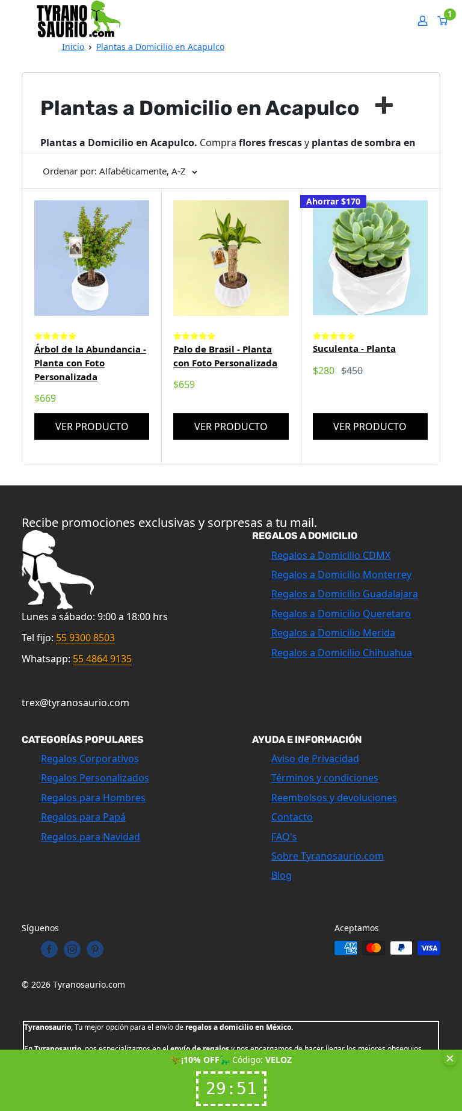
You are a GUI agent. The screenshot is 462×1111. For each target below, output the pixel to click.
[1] (443, 20)
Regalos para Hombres (93, 797)
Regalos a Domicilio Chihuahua (341, 652)
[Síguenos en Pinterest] (95, 949)
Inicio (73, 46)
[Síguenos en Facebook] (49, 949)
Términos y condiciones (324, 777)
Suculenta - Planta (354, 348)
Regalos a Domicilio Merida (333, 632)
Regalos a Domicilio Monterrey (341, 574)
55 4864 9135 (102, 658)
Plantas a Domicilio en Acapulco (160, 46)
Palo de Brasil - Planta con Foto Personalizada (225, 356)
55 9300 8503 (85, 637)
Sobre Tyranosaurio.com (327, 856)
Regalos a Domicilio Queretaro (341, 613)
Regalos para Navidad (90, 836)
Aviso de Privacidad (315, 758)
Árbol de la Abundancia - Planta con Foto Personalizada (90, 363)
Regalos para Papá (83, 816)
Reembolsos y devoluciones (334, 797)
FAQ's (284, 836)
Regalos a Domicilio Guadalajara (344, 593)
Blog (281, 875)
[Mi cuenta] (422, 20)
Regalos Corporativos (90, 758)
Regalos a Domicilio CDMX (330, 555)
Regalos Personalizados (95, 777)
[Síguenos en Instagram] (72, 949)
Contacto (292, 816)
